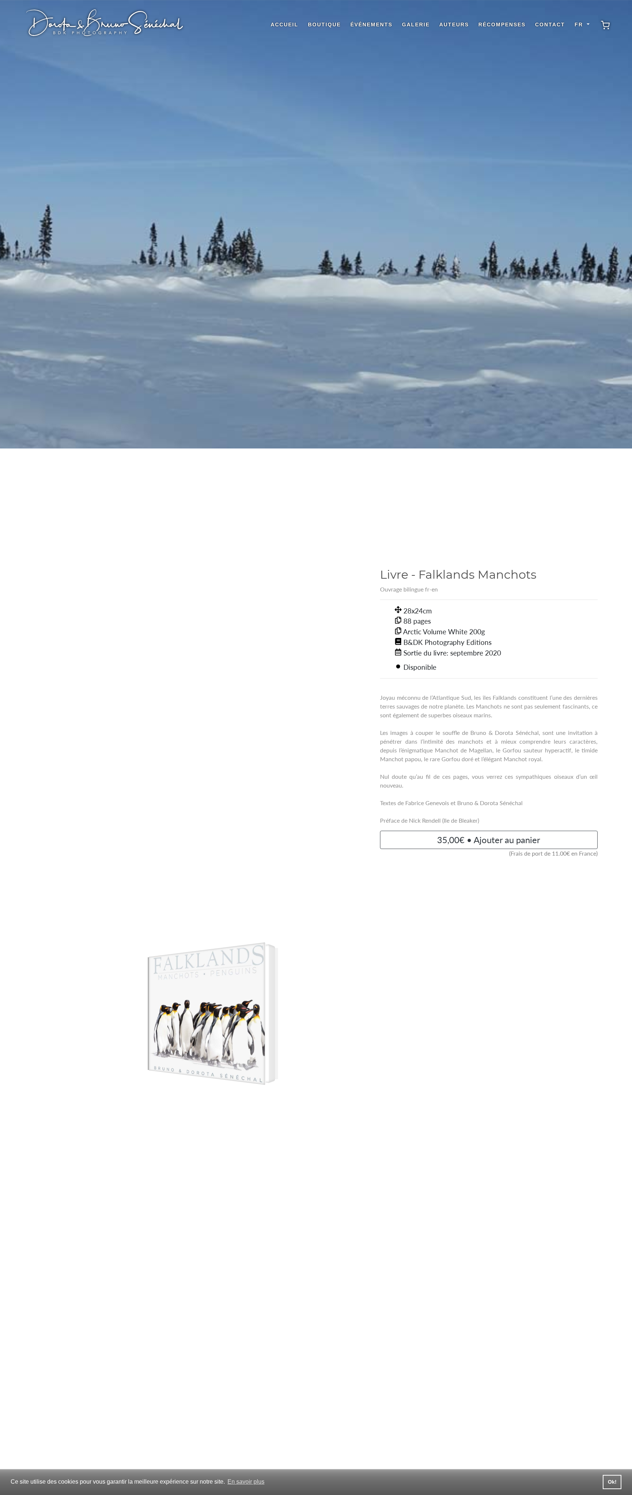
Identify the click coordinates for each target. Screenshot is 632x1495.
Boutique (324, 24)
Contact (550, 24)
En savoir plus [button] (245, 1482)
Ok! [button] (612, 1482)
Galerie (416, 24)
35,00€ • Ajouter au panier (488, 839)
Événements (371, 24)
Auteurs (454, 24)
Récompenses (502, 24)
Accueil (284, 24)
